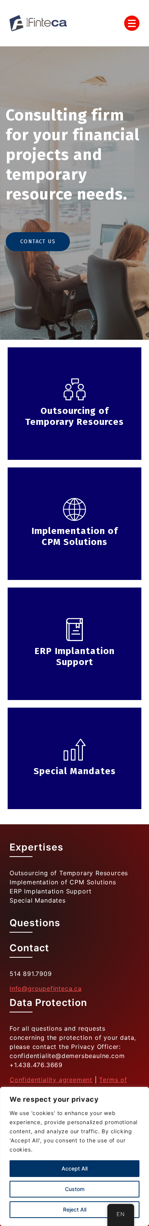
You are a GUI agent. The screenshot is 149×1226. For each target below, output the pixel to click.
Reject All (74, 1209)
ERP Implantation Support (51, 891)
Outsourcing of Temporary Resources (69, 873)
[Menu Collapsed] (131, 23)
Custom (74, 1189)
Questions (35, 922)
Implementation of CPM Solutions (63, 882)
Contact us (37, 241)
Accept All (74, 1168)
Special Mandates (38, 900)
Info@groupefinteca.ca (46, 988)
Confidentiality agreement (51, 1079)
